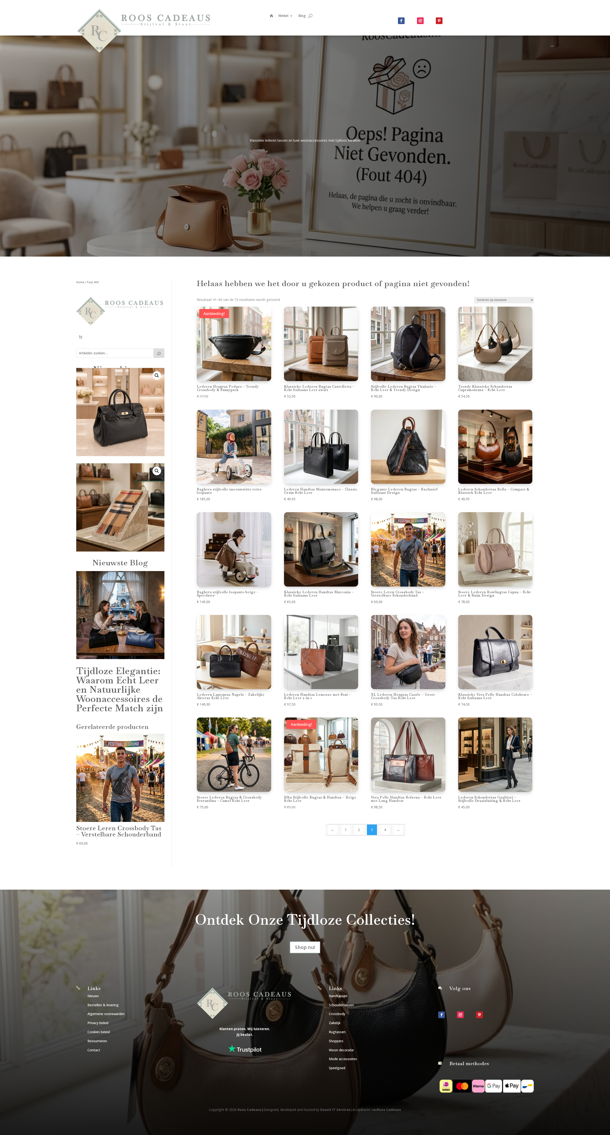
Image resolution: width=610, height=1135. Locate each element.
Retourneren (97, 1041)
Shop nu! (305, 947)
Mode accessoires (343, 1059)
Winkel (283, 16)
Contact (93, 1050)
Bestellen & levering (103, 1005)
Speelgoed (337, 1068)
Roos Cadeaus (250, 1109)
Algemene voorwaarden (106, 1013)
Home (80, 282)
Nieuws (93, 996)
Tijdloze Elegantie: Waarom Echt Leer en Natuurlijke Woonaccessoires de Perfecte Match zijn (119, 689)
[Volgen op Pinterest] (439, 20)
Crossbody (337, 1013)
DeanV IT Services (335, 1109)
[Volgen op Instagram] (420, 20)
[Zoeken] (158, 353)
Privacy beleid (97, 1023)
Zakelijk (335, 1023)
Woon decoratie (341, 1050)
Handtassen (338, 996)
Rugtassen (337, 1032)
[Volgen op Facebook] (401, 20)
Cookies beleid (98, 1032)
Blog (302, 16)
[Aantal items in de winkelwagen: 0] (80, 337)
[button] (156, 375)
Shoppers (336, 1041)
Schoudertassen (341, 1005)
